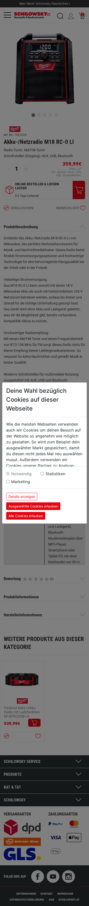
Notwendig (21, 473)
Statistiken (55, 473)
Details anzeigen (21, 496)
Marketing (20, 481)
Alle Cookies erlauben (25, 516)
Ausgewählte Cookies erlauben (33, 506)
